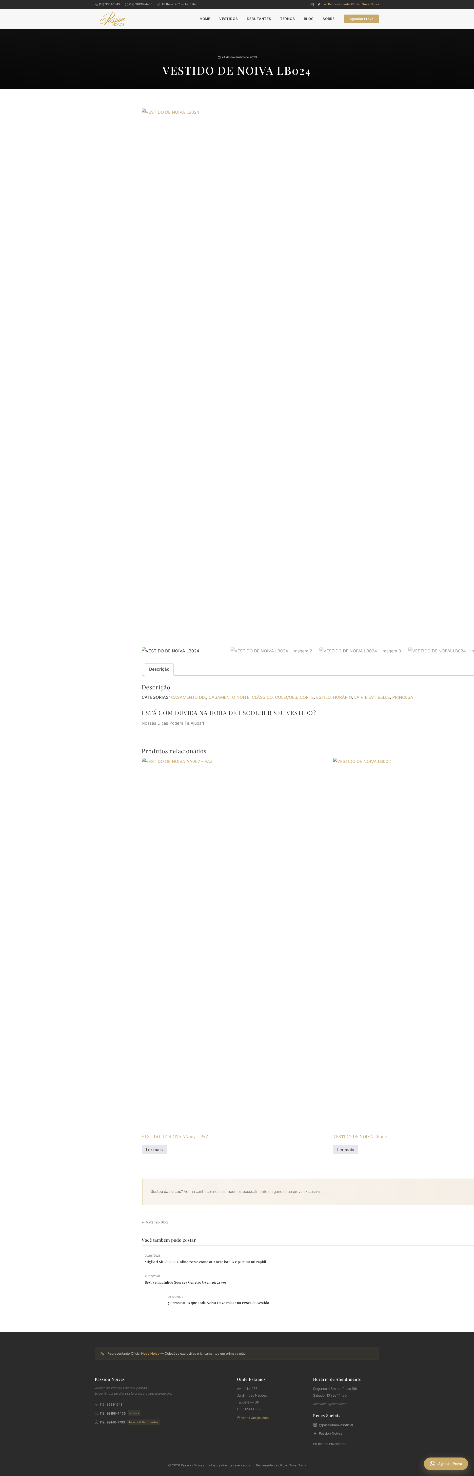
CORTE (307, 697)
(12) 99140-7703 (129, 1422)
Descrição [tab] (159, 669)
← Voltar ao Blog (155, 1222)
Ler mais (154, 1149)
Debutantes (259, 19)
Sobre (329, 19)
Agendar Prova (361, 19)
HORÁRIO (342, 697)
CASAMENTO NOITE (229, 697)
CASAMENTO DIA (188, 697)
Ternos (287, 19)
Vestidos (228, 19)
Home (205, 19)
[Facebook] (318, 4)
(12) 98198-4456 (140, 4)
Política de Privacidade (329, 1444)
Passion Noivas (330, 1433)
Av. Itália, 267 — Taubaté (178, 4)
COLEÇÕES (286, 697)
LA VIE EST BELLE (372, 697)
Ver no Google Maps (255, 1418)
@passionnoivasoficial (336, 1425)
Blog (309, 19)
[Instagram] (312, 4)
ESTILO (323, 697)
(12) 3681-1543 (109, 4)
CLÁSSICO (262, 697)
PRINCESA (402, 697)
